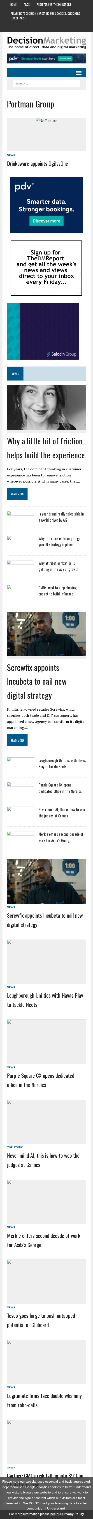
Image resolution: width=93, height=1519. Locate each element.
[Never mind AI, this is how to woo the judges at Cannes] (20, 818)
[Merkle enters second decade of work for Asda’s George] (20, 843)
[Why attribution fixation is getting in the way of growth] (20, 572)
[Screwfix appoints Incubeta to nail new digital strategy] (46, 653)
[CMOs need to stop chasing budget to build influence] (20, 596)
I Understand (55, 1508)
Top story (15, 1147)
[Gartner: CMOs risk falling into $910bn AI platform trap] (46, 1460)
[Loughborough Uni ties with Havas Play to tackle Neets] (20, 769)
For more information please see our (46, 1514)
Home (13, 4)
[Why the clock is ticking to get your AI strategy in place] (20, 547)
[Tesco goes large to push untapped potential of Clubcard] (46, 1300)
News (11, 155)
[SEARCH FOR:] (46, 83)
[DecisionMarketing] (46, 43)
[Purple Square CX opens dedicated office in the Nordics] (20, 793)
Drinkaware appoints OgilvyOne (37, 163)
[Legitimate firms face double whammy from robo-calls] (46, 1380)
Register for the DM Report (54, 4)
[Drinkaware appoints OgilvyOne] (46, 120)
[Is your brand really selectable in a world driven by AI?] (20, 522)
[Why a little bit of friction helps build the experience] (46, 426)
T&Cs (26, 4)
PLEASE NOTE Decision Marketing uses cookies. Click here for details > (45, 16)
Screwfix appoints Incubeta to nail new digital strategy (37, 681)
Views (15, 373)
